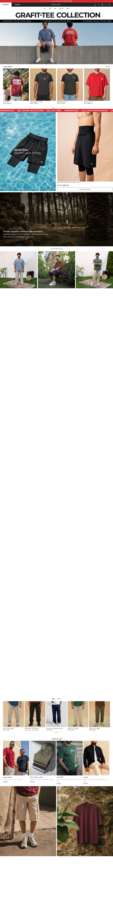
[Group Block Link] (18, 269)
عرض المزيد (5, 781)
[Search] (98, 4)
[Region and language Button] (102, 4)
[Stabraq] (56, 4)
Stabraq (6, 4)
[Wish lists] (105, 4)
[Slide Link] (56, 37)
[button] (109, 4)
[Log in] (95, 4)
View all (56, 732)
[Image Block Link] (28, 151)
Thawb (17, 4)
